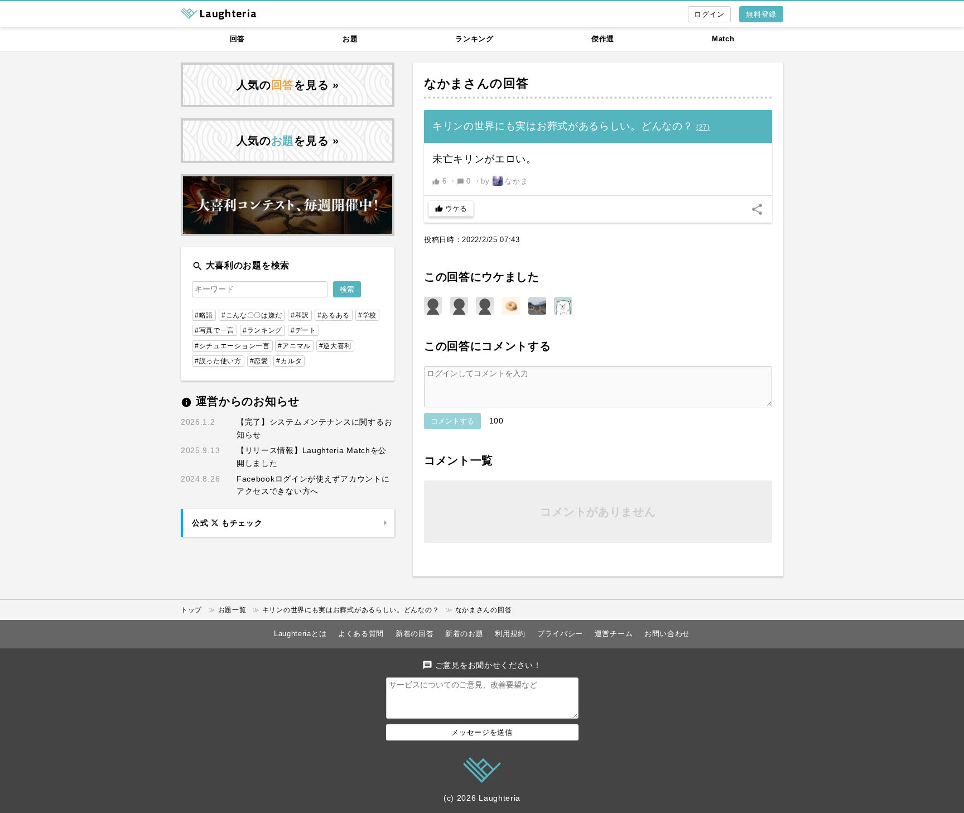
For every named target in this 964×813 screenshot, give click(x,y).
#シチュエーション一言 (232, 346)
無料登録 (761, 14)
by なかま (504, 181)
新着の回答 (415, 633)
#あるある (333, 315)
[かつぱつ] (485, 306)
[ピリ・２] (563, 306)
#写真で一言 (214, 330)
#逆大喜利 (335, 346)
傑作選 (602, 39)
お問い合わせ (667, 633)
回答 (237, 39)
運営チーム (614, 633)
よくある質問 (361, 633)
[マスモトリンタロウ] (459, 306)
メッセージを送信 (482, 732)
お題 (350, 39)
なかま (444, 83)
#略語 (204, 315)
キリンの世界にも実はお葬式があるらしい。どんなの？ (351, 610)
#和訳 (300, 315)
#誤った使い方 (218, 361)
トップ (191, 610)
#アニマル (294, 346)
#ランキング (262, 330)
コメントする (452, 421)
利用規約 (510, 633)
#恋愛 (259, 361)
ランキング (474, 39)
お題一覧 (232, 610)
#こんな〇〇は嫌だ (251, 315)
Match (723, 39)
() (703, 127)
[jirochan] (433, 306)
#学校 (367, 315)
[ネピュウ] (511, 306)
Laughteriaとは (300, 633)
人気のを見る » (288, 85)
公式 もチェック (227, 522)
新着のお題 (464, 633)
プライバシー (560, 633)
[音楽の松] (537, 306)
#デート (303, 330)
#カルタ (289, 361)
